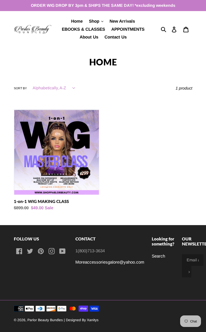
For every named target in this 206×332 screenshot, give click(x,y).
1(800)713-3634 (90, 250)
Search (158, 256)
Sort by (20, 88)
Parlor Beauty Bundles (45, 320)
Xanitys (92, 320)
